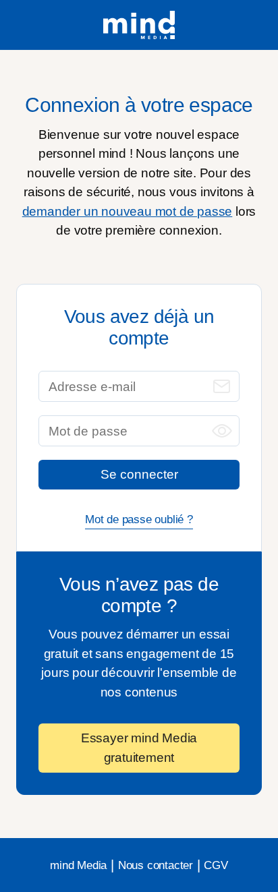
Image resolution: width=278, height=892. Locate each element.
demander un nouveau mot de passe (127, 211)
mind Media (78, 865)
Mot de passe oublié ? (139, 519)
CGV (215, 865)
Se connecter (139, 474)
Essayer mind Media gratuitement (139, 748)
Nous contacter (155, 865)
